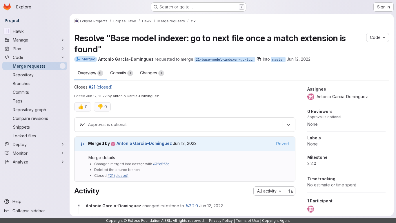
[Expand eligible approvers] (288, 124)
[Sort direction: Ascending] (290, 191)
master (278, 59)
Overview (89, 72)
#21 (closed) (101, 86)
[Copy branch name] (258, 59)
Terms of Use (247, 220)
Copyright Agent (276, 220)
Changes (151, 72)
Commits (120, 72)
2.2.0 (311, 163)
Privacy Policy (221, 220)
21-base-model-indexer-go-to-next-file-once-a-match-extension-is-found (225, 59)
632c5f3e (161, 164)
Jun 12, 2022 (298, 59)
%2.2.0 (191, 205)
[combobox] (269, 191)
